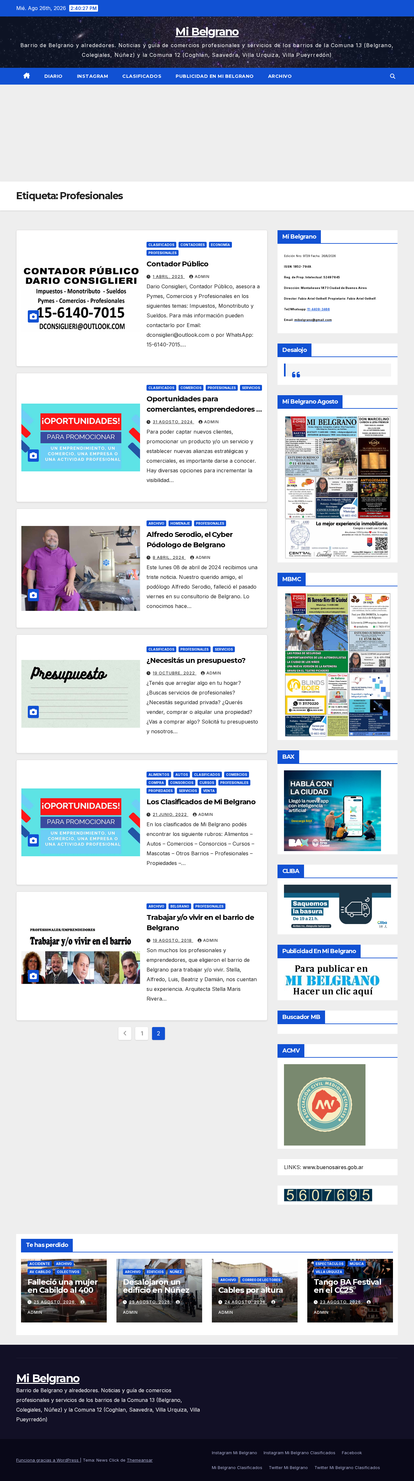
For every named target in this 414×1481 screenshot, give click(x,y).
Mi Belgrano (206, 31)
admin (202, 276)
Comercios (191, 388)
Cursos (207, 783)
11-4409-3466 (318, 309)
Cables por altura (250, 1290)
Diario (53, 76)
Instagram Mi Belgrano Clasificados (299, 1452)
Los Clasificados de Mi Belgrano (201, 801)
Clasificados (141, 76)
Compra (156, 783)
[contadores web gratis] (328, 1194)
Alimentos (158, 774)
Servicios (251, 388)
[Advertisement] (207, 133)
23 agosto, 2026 (341, 1302)
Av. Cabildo (40, 1272)
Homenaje (180, 523)
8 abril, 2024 (169, 557)
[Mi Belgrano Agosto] (337, 487)
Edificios (155, 1272)
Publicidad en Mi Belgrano (215, 76)
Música (357, 1264)
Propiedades (160, 791)
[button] (392, 76)
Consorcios (181, 783)
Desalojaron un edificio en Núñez (156, 1286)
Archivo (280, 76)
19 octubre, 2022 (174, 673)
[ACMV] (324, 1104)
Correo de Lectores (261, 1280)
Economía (220, 245)
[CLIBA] (337, 907)
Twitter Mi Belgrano (288, 1467)
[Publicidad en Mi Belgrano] (332, 980)
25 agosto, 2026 (55, 1302)
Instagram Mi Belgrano (234, 1452)
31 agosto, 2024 (173, 421)
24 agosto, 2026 (245, 1302)
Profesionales (162, 253)
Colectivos (68, 1272)
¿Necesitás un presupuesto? (196, 660)
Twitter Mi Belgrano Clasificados (347, 1467)
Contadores (192, 245)
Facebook (352, 1452)
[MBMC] (337, 664)
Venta (209, 791)
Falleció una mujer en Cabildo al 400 (62, 1286)
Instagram (92, 76)
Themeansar (140, 1460)
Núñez (176, 1272)
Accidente (39, 1264)
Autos (181, 774)
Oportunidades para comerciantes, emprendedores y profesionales (203, 409)
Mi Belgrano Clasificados (237, 1467)
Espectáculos (329, 1264)
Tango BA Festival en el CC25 (347, 1286)
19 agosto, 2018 (173, 940)
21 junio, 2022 (170, 814)
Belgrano (179, 906)
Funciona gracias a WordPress (48, 1460)
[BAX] (332, 810)
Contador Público (177, 264)
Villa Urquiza (329, 1272)
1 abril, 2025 (169, 276)
